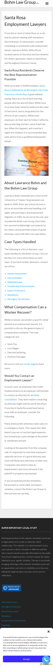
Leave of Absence (16, 290)
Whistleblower (14, 282)
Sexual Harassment (17, 273)
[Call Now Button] (46, 660)
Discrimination (14, 277)
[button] (48, 631)
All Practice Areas (9, 602)
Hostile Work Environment (20, 286)
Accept (26, 659)
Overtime (5, 625)
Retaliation (12, 294)
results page (30, 363)
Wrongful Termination (18, 299)
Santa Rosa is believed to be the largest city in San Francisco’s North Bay (26, 90)
